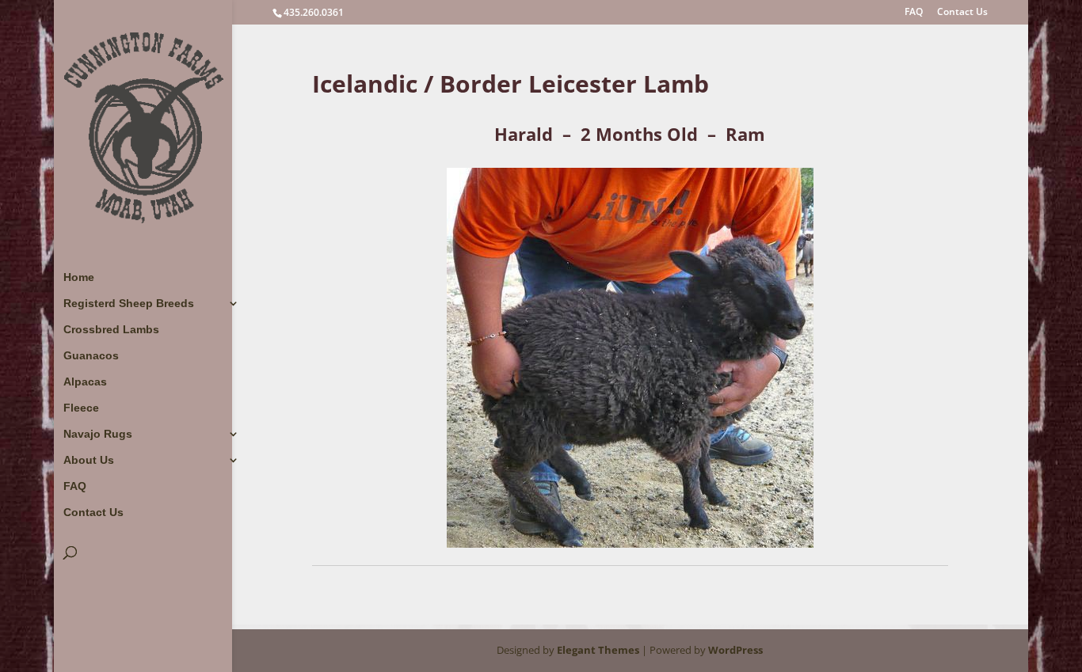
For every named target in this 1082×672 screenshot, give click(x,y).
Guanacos (91, 356)
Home (78, 277)
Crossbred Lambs (111, 330)
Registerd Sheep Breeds (128, 303)
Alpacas (85, 382)
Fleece (81, 408)
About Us (88, 460)
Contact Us (962, 12)
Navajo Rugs (97, 434)
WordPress (735, 650)
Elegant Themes (598, 650)
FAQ (914, 12)
